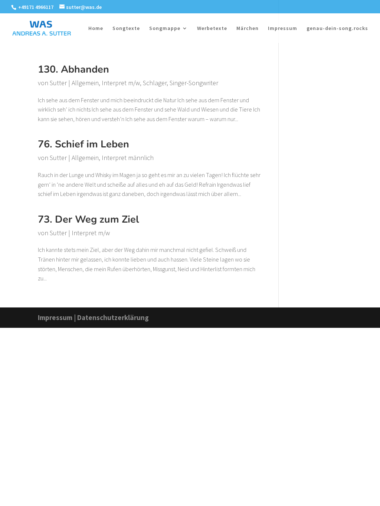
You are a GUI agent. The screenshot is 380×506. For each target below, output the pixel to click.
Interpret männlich (128, 157)
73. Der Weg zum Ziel (88, 219)
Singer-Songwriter (194, 83)
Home (95, 28)
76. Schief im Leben (83, 144)
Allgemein (85, 83)
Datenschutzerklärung (113, 317)
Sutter (58, 83)
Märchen (247, 28)
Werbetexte (212, 28)
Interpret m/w (121, 83)
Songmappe (164, 28)
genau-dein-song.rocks (337, 28)
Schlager (155, 83)
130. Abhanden (73, 69)
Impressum (282, 28)
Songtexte (126, 28)
